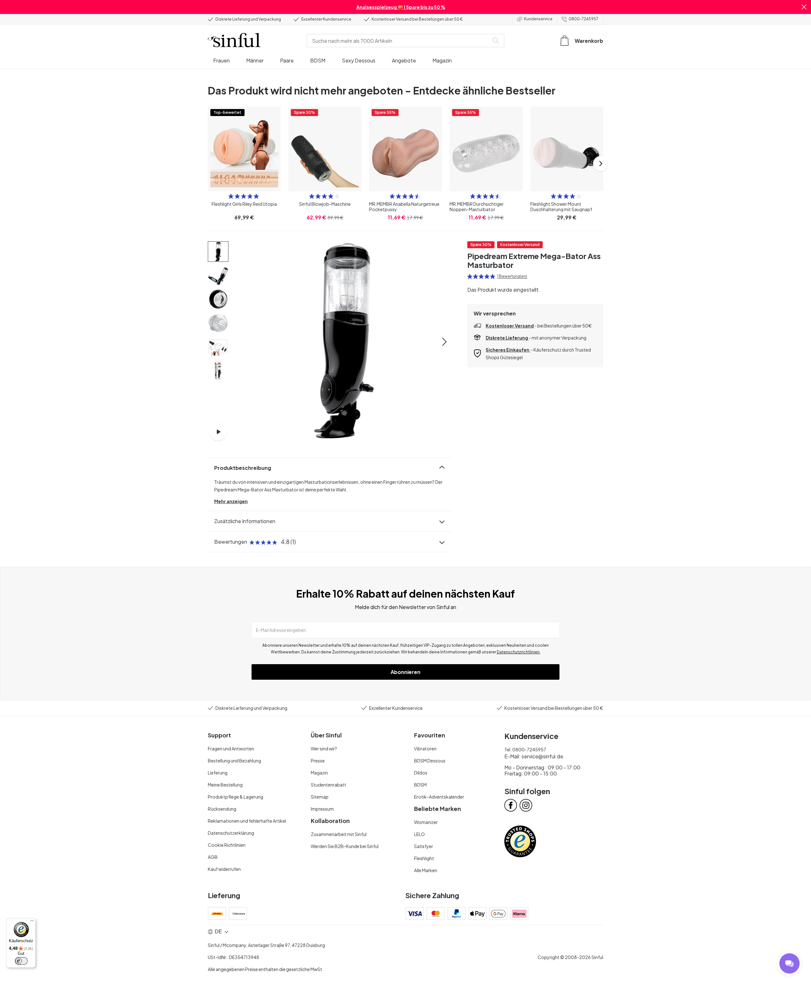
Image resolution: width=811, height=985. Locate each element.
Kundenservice (538, 18)
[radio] (230, 196)
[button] (804, 7)
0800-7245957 (583, 18)
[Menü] (32, 922)
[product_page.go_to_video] (218, 432)
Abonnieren (405, 672)
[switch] (21, 961)
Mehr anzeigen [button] (231, 501)
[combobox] (399, 40)
